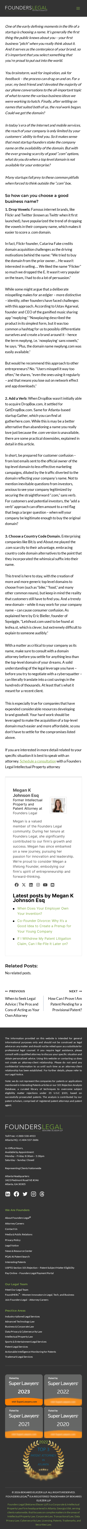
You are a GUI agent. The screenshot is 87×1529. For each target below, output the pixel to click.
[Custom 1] (42, 1194)
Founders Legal (25, 813)
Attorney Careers (14, 1223)
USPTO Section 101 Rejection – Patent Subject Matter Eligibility (39, 1267)
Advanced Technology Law (19, 1321)
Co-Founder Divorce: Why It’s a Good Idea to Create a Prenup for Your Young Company (44, 926)
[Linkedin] (8, 1194)
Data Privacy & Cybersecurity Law (23, 1331)
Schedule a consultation (38, 761)
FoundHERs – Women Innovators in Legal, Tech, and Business (39, 1294)
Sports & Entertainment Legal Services (25, 1341)
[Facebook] (16, 884)
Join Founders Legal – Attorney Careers (26, 1299)
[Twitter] (23, 884)
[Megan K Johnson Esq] (59, 805)
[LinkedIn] (30, 884)
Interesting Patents (15, 1262)
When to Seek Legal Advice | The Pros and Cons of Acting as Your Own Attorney (22, 1004)
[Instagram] (38, 884)
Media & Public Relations (18, 1234)
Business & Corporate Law (19, 1326)
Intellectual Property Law (19, 1336)
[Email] (52, 884)
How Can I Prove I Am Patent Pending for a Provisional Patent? (65, 1001)
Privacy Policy (12, 1240)
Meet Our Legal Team (16, 1289)
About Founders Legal (18, 1218)
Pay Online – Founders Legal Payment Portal (29, 1273)
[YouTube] (45, 884)
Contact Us (11, 1228)
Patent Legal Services (16, 1346)
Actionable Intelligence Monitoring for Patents (30, 1351)
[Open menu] (78, 8)
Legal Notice (12, 1245)
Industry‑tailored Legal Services (22, 1316)
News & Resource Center (18, 1250)
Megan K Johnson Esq (26, 793)
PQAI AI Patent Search (17, 1256)
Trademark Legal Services (19, 1356)
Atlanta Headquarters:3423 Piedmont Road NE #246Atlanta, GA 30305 (22, 1180)
